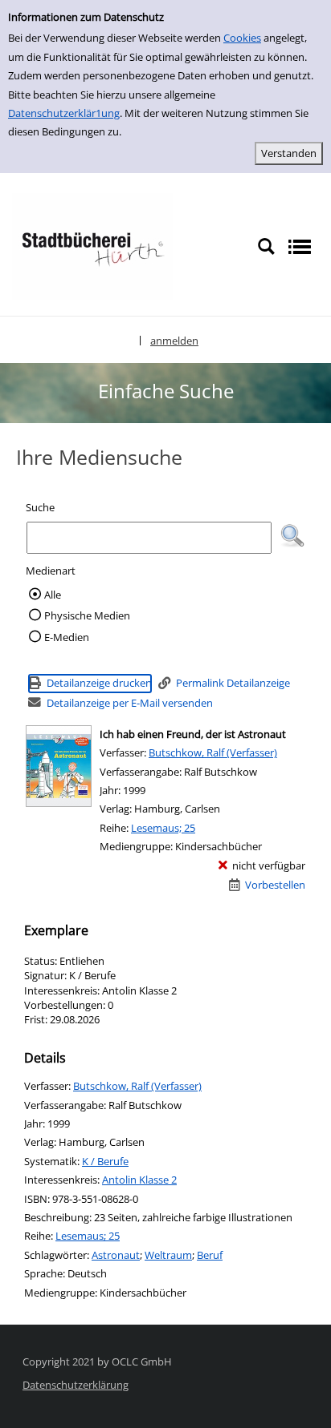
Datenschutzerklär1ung (64, 113)
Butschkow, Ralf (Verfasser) (213, 752)
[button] (292, 536)
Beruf (210, 1255)
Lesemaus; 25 (163, 828)
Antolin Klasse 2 (139, 1179)
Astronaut (116, 1255)
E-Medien (66, 637)
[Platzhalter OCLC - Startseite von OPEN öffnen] (92, 245)
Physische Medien (87, 615)
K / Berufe (105, 1161)
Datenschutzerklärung (75, 1385)
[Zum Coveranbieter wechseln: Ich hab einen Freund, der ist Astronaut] (59, 766)
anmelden (174, 340)
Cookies (242, 37)
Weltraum (168, 1255)
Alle (52, 594)
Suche (40, 507)
